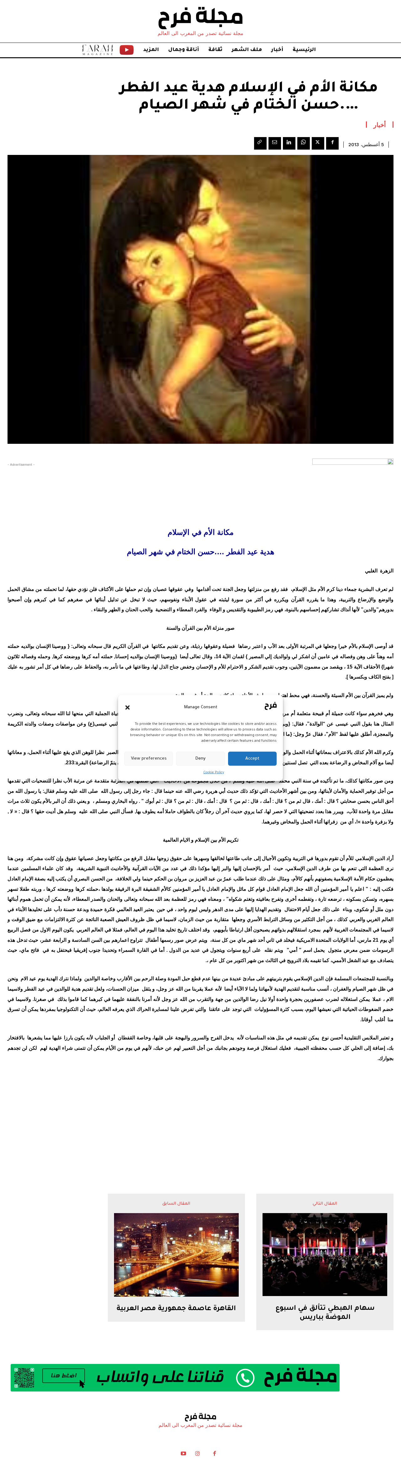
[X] (318, 143)
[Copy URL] (260, 143)
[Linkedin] (289, 143)
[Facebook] (332, 143)
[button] (127, 707)
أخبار (379, 124)
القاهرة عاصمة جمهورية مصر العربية (176, 1309)
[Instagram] (197, 1455)
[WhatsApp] (303, 143)
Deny (200, 758)
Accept (252, 758)
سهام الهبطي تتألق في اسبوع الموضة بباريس (325, 1313)
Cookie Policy (213, 773)
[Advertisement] (200, 1116)
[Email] (274, 143)
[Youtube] (183, 1455)
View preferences (149, 758)
